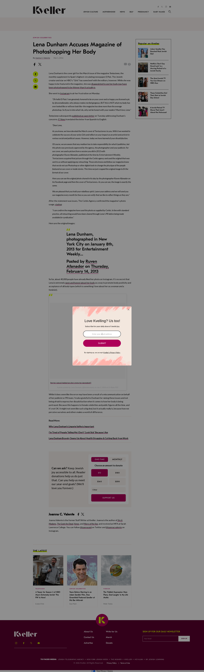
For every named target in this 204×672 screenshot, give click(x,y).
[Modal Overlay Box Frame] (102, 336)
